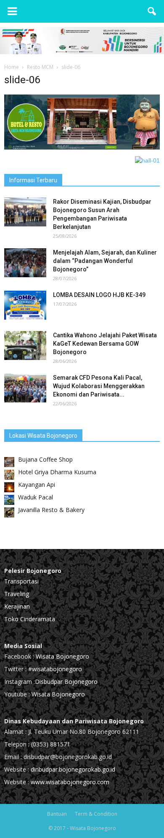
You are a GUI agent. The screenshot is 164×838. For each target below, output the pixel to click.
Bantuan (57, 813)
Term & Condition (96, 813)
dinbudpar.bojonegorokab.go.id (73, 769)
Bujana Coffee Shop (45, 459)
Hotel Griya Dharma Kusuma (57, 472)
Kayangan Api (36, 485)
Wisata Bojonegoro (61, 656)
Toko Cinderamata (29, 619)
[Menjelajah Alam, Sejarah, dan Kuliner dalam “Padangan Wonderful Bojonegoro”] (25, 262)
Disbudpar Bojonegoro (66, 682)
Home (11, 67)
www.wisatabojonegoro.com (70, 782)
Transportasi (21, 581)
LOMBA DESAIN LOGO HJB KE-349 (99, 295)
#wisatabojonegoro (55, 669)
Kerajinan (17, 606)
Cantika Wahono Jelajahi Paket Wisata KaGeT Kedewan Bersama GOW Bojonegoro (105, 343)
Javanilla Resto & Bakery (51, 510)
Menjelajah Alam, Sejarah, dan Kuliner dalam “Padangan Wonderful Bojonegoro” (105, 261)
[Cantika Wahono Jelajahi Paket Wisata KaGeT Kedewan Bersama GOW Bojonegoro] (25, 345)
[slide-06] (82, 147)
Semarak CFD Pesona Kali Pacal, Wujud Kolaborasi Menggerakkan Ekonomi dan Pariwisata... (99, 386)
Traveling (16, 594)
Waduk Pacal (35, 497)
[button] (152, 11)
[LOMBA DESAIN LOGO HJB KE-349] (25, 305)
